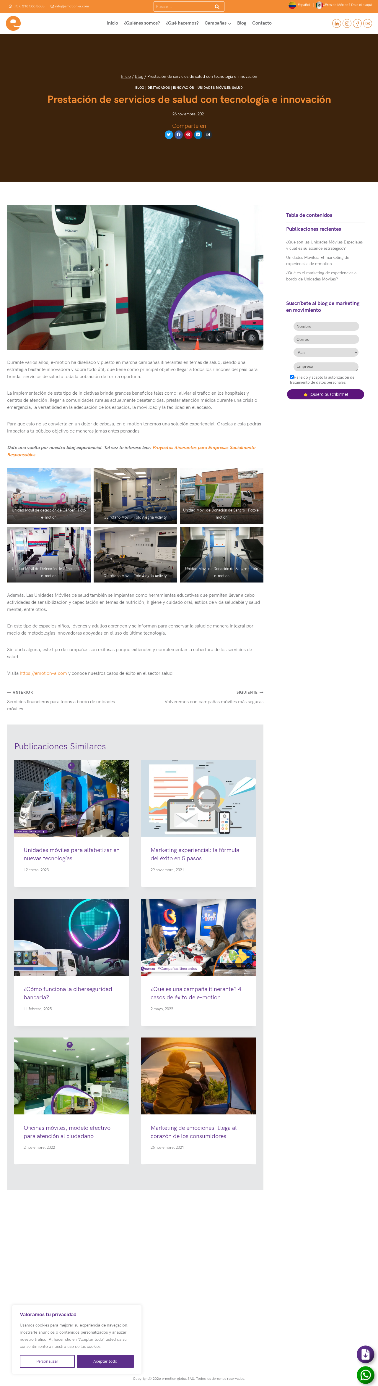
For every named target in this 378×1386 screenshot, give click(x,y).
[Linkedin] (336, 23)
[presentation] (71, 798)
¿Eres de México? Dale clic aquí (347, 5)
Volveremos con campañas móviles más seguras (213, 697)
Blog (241, 23)
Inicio (112, 23)
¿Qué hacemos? (182, 23)
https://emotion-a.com (43, 673)
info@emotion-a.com (72, 6)
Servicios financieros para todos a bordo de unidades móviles (61, 701)
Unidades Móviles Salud (220, 88)
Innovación (184, 88)
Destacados (159, 88)
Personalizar (47, 1361)
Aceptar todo (105, 1361)
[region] (77, 1339)
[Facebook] (357, 23)
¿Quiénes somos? (142, 23)
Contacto (262, 23)
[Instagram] (347, 23)
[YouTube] (367, 23)
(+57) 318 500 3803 (29, 6)
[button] (49, 496)
